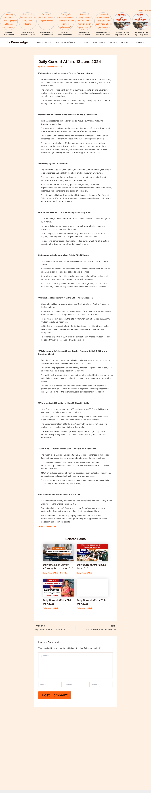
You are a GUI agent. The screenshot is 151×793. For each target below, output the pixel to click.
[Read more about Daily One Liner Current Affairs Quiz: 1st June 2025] (58, 552)
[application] (49, 42)
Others (139, 42)
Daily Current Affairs (64, 42)
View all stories (144, 10)
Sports (112, 42)
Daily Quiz (83, 42)
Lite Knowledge (16, 42)
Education (125, 42)
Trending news (42, 42)
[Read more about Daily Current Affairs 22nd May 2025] (92, 552)
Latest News (97, 42)
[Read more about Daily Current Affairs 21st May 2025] (58, 587)
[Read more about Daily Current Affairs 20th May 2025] (92, 587)
